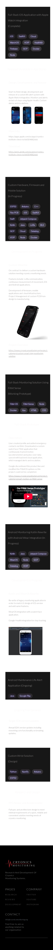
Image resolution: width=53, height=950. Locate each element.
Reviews (10, 899)
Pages (10, 889)
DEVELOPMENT (13, 904)
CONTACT (12, 914)
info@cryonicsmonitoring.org (15, 919)
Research (11, 895)
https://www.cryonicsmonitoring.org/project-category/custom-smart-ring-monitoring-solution (28, 353)
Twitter (31, 895)
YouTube (31, 899)
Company (34, 889)
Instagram (32, 904)
